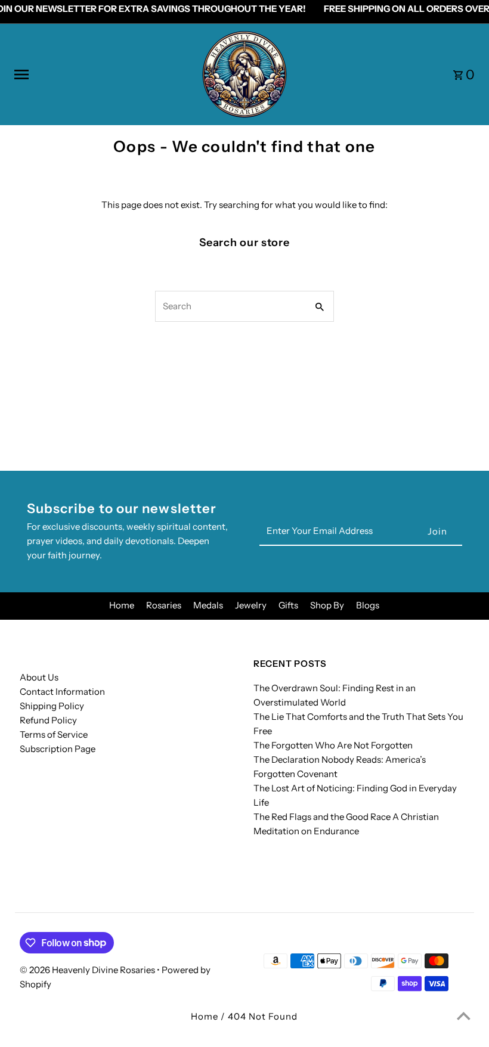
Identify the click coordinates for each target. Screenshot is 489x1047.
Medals (208, 605)
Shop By (327, 605)
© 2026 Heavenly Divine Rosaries (88, 969)
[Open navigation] (103, 74)
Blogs (367, 605)
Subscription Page (57, 748)
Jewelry (251, 605)
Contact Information (62, 691)
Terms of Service (54, 734)
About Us (39, 677)
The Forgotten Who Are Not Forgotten (333, 745)
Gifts (288, 605)
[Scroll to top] (463, 1015)
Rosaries (163, 605)
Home (121, 605)
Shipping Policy (52, 706)
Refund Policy (48, 720)
